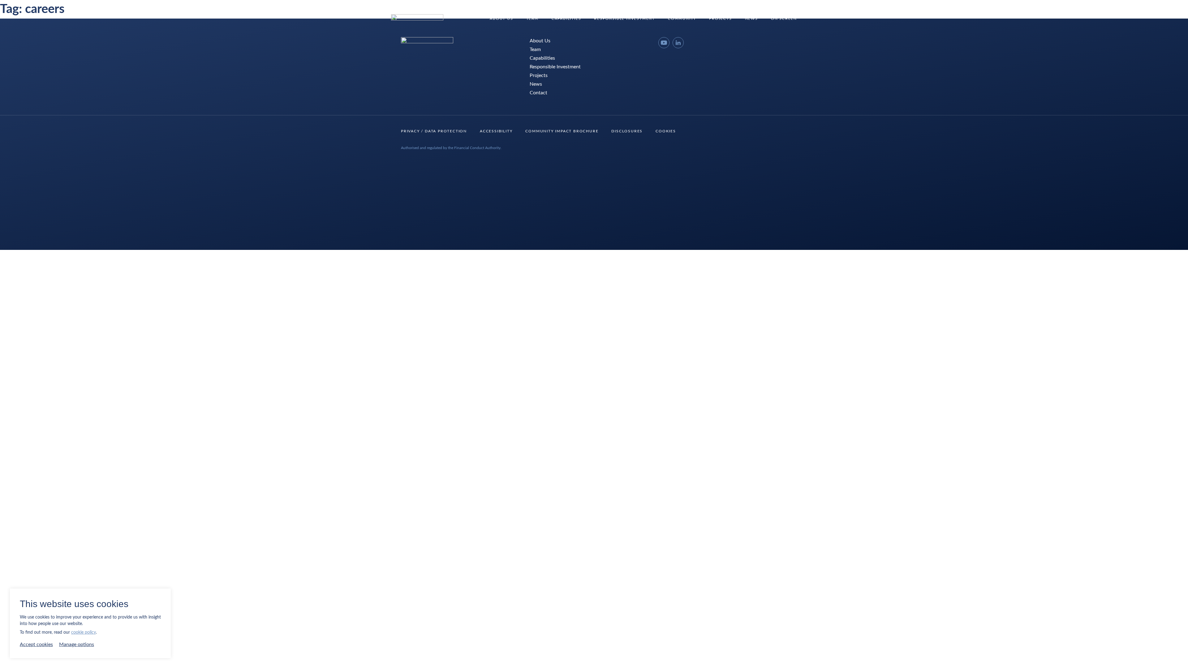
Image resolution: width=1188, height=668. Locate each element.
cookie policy (83, 632)
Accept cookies (36, 644)
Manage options (76, 644)
